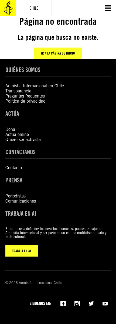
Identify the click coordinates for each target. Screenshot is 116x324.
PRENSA (13, 180)
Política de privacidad (25, 101)
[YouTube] (105, 303)
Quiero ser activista (23, 139)
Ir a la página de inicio (58, 53)
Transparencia (18, 90)
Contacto (13, 167)
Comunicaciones (20, 201)
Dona (10, 129)
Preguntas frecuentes (25, 96)
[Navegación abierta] (108, 8)
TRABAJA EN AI (21, 251)
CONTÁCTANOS (20, 152)
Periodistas (15, 196)
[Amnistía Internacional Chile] (8, 8)
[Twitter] (91, 303)
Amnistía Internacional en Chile (34, 85)
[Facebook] (63, 303)
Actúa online (17, 134)
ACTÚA (12, 113)
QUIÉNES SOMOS (22, 69)
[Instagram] (77, 303)
